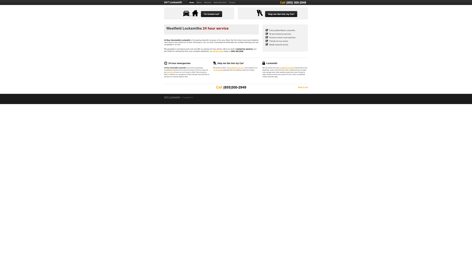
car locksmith (218, 70)
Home (191, 2)
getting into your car (237, 68)
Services (207, 2)
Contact (232, 2)
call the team (218, 51)
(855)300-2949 (234, 87)
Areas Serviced (220, 2)
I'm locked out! (211, 14)
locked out (170, 72)
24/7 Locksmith (173, 2)
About (199, 2)
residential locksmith (287, 68)
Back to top (303, 87)
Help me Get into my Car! (281, 14)
